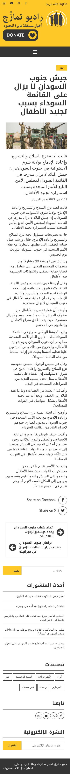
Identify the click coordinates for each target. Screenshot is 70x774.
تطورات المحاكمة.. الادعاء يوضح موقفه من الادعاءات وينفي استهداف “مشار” (34, 631)
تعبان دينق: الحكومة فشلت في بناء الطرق (40, 596)
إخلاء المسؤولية (11, 768)
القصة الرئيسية (24, 677)
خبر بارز (57, 687)
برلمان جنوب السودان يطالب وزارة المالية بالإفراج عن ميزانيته (40, 547)
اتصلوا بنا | (27, 768)
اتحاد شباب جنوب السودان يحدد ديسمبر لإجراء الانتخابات (34, 532)
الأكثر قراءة (45, 677)
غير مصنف (28, 687)
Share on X (47, 510)
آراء (59, 677)
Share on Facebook (41, 500)
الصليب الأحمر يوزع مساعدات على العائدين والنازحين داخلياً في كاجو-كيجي (34, 618)
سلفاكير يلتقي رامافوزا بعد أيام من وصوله (40, 606)
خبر (61, 68)
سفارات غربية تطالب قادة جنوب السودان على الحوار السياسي (34, 645)
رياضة (43, 687)
